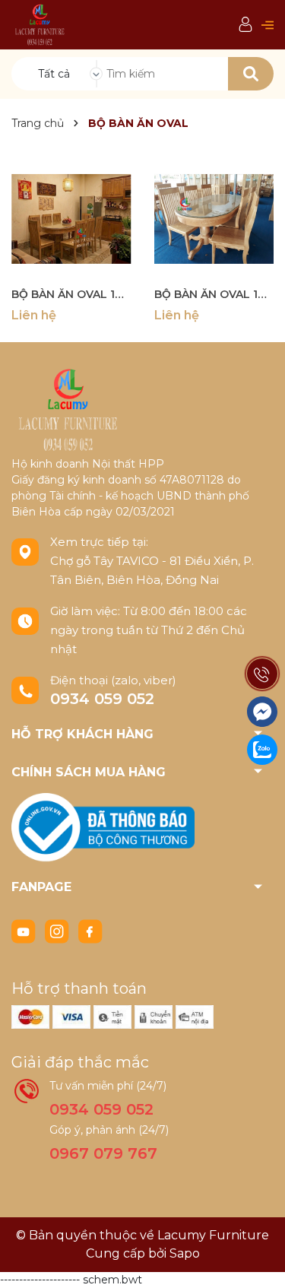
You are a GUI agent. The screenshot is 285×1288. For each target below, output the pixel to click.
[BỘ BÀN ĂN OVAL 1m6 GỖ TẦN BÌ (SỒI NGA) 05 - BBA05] (214, 219)
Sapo (184, 1253)
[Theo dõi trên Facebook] (90, 930)
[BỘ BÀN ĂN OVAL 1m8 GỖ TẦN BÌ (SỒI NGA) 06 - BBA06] (71, 219)
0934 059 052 (102, 699)
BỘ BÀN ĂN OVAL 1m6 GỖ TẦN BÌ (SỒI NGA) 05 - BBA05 (214, 294)
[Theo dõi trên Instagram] (58, 930)
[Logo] (39, 24)
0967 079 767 (103, 1153)
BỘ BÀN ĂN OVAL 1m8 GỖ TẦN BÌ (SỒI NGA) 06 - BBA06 (71, 294)
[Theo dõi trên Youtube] (25, 930)
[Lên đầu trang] (258, 1261)
